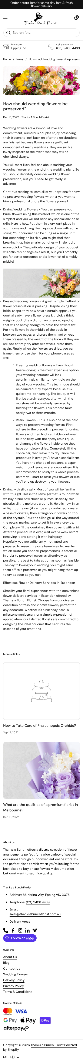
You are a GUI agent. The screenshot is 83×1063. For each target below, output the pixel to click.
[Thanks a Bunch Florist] (40, 18)
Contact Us (11, 968)
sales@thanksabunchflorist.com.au (35, 914)
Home (7, 59)
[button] (14, 46)
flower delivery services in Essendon (29, 596)
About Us (10, 957)
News (19, 59)
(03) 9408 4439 (38, 902)
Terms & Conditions (17, 992)
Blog (6, 963)
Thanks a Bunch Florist (47, 1045)
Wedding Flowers (15, 974)
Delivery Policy (13, 980)
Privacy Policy (13, 986)
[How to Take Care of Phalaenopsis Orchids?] (41, 691)
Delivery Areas (20, 921)
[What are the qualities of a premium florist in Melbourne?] (41, 770)
